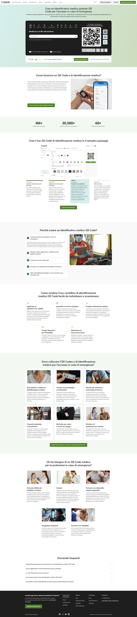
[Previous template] (105, 28)
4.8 (36, 59)
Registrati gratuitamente (128, 2)
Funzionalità (47, 2)
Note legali (65, 605)
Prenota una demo (106, 2)
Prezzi (60, 2)
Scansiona (24, 2)
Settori (40, 2)
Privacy (64, 599)
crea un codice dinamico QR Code (95, 25)
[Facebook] (60, 615)
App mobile (78, 603)
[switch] (30, 52)
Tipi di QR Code (32, 2)
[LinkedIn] (68, 615)
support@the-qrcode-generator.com (110, 600)
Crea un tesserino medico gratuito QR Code (41, 105)
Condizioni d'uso (66, 602)
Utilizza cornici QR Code (33, 311)
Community (91, 603)
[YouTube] (66, 615)
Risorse (54, 2)
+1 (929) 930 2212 (106, 598)
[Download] (98, 50)
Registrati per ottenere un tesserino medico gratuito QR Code (68, 445)
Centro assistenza (93, 600)
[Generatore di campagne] (76, 36)
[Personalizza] (105, 50)
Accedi (116, 2)
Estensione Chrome (80, 600)
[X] (63, 615)
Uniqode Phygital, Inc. (33, 614)
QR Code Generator (16, 2)
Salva (88, 50)
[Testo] (102, 50)
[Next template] (105, 46)
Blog (77, 598)
